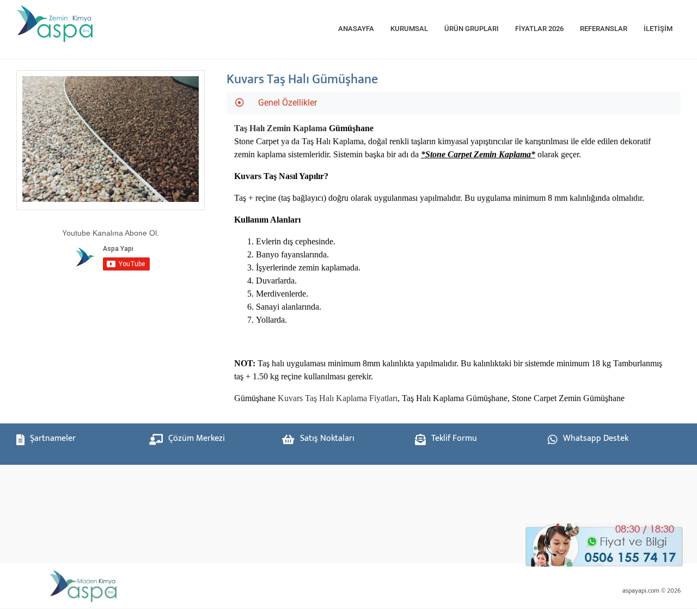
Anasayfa (356, 28)
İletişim (658, 28)
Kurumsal (409, 28)
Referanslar (603, 28)
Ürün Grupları (471, 28)
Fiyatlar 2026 (539, 28)
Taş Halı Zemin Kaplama (280, 128)
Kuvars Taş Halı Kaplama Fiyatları (338, 398)
